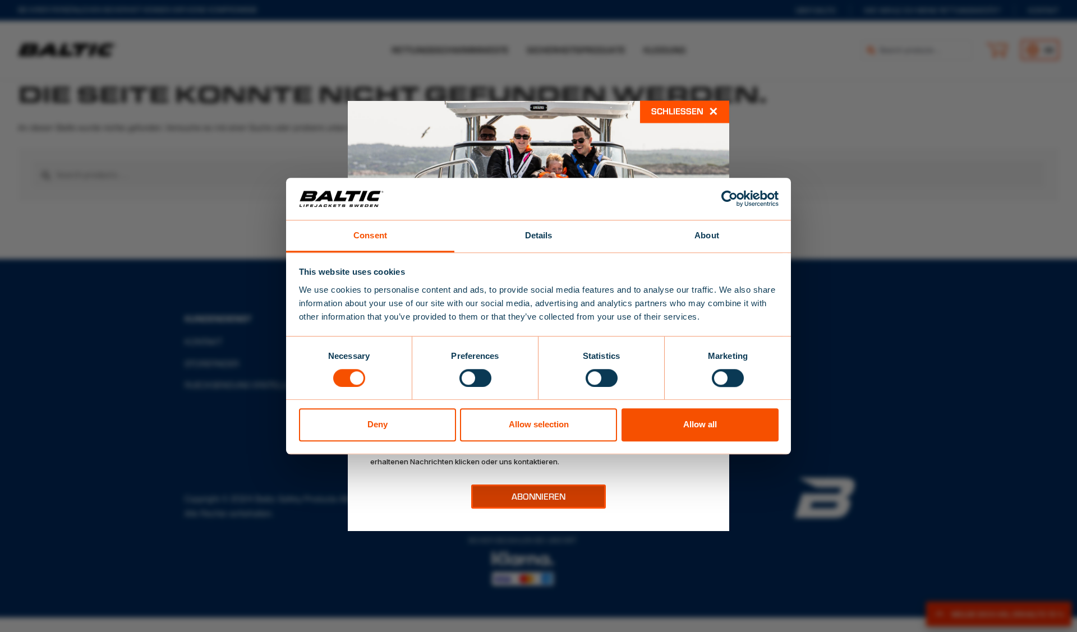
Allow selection (539, 424)
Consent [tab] (370, 235)
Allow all (700, 424)
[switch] (475, 378)
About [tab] (706, 235)
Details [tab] (539, 235)
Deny (377, 424)
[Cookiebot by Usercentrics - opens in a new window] (729, 198)
